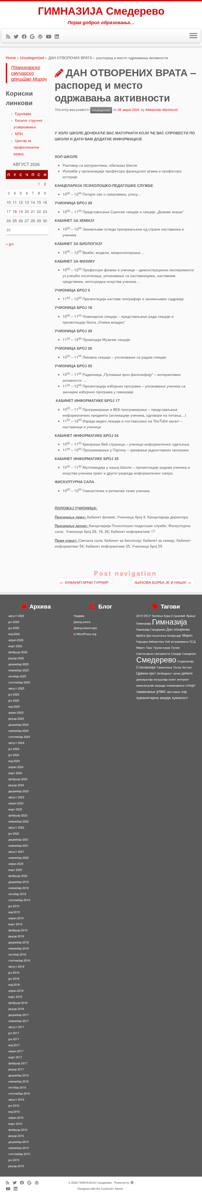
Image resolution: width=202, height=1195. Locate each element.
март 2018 (15, 996)
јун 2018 (13, 978)
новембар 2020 (18, 857)
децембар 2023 (18, 791)
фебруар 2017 (17, 1063)
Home (11, 57)
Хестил (186, 667)
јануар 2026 (16, 658)
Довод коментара (85, 628)
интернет (183, 679)
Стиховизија (145, 667)
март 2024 (15, 773)
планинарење (175, 685)
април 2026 (15, 640)
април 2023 (15, 803)
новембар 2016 (18, 1081)
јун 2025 (13, 700)
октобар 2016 (17, 1087)
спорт (190, 685)
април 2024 (15, 767)
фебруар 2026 (17, 652)
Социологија (185, 661)
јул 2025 (13, 694)
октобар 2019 (17, 894)
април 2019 (15, 918)
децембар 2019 (18, 882)
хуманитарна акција (153, 697)
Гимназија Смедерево (150, 629)
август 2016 (16, 1099)
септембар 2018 (19, 960)
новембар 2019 (18, 888)
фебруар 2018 (17, 1002)
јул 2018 (13, 972)
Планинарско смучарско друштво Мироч (29, 73)
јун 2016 (13, 1105)
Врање (190, 616)
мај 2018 (14, 984)
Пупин (175, 648)
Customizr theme (112, 1188)
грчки (176, 673)
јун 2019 (13, 906)
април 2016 (15, 1117)
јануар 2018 (16, 1009)
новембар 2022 (18, 821)
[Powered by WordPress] (132, 1181)
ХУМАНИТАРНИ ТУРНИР (84, 582)
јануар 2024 (16, 785)
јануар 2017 (16, 1069)
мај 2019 (14, 912)
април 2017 (15, 1051)
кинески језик (145, 685)
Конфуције (174, 635)
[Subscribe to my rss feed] (10, 36)
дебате (187, 673)
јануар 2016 (16, 1135)
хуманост (180, 697)
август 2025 (16, 688)
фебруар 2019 (17, 930)
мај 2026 (14, 634)
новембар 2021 (18, 845)
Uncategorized (32, 57)
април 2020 (15, 863)
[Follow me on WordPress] (42, 36)
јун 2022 (13, 833)
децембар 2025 (18, 664)
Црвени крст (146, 673)
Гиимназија (143, 623)
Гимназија (169, 621)
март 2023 (15, 809)
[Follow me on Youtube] (50, 36)
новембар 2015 (18, 1148)
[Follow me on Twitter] (18, 36)
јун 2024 (13, 755)
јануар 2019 (16, 936)
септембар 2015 (19, 1154)
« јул (10, 243)
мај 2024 (14, 761)
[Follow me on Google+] (34, 36)
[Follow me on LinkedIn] (58, 36)
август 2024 (16, 743)
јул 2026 (13, 622)
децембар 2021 (18, 839)
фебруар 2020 (17, 876)
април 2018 (15, 990)
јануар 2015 (16, 1166)
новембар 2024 (18, 730)
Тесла (177, 667)
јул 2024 (13, 749)
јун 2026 (13, 628)
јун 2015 (13, 1160)
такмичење (145, 691)
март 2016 (15, 1123)
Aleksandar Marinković (161, 110)
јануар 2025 (16, 718)
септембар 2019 (19, 900)
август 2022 (16, 827)
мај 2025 (14, 706)
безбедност (164, 673)
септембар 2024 (19, 736)
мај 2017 (14, 1045)
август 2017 (16, 1027)
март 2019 (15, 924)
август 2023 (16, 797)
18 (15, 211)
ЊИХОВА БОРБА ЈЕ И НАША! (163, 582)
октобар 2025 (17, 676)
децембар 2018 (18, 942)
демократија (144, 679)
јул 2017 (13, 1033)
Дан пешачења (156, 635)
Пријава (79, 616)
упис (161, 691)
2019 (139, 616)
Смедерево (156, 659)
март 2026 (15, 646)
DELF (147, 616)
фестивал (173, 692)
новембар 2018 (18, 948)
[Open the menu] (193, 36)
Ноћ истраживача (176, 642)
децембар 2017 (18, 1015)
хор (184, 691)
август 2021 (16, 851)
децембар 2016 (18, 1075)
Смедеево (189, 654)
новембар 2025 (18, 670)
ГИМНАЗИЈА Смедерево (101, 10)
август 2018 (16, 966)
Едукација (23, 113)
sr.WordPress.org (85, 634)
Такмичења (164, 667)
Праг (149, 648)
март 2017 (15, 1057)
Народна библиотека (150, 642)
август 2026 (16, 616)
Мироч (187, 635)
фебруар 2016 (17, 1129)
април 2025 (15, 712)
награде (160, 685)
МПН (19, 133)
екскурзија (161, 679)
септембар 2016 (19, 1093)
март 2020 (15, 869)
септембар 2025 (19, 682)
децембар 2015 (18, 1142)
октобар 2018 (17, 954)
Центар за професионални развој (26, 147)
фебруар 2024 (17, 779)
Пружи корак (161, 648)
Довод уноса (82, 622)
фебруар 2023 (17, 815)
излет (172, 679)
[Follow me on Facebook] (26, 36)
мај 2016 (14, 1111)
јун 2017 (13, 1039)
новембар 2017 (18, 1021)
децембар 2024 (18, 724)
